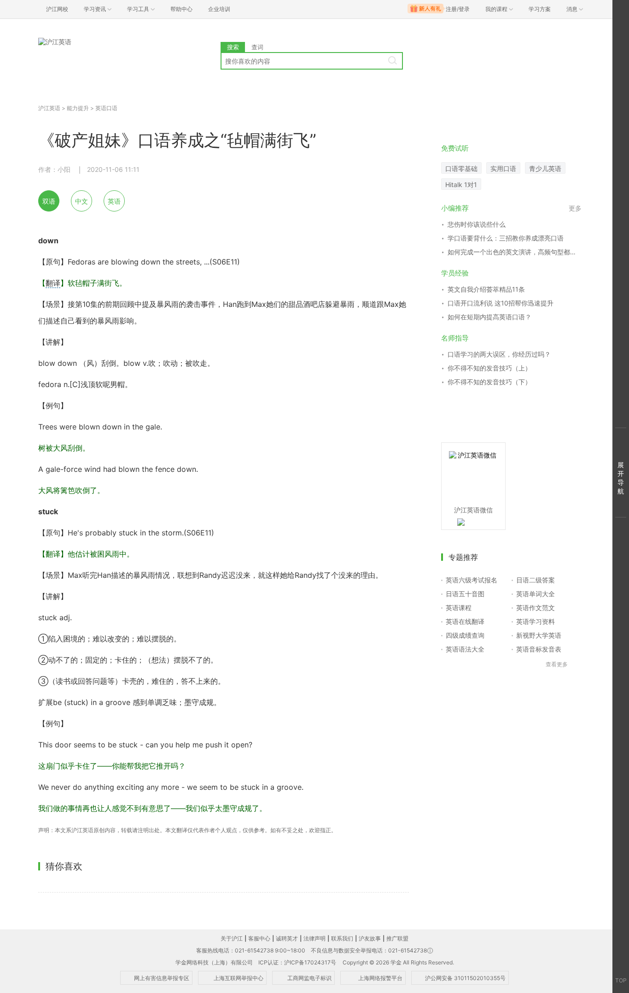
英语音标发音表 (538, 649)
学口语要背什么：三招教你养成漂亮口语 (506, 238)
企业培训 (219, 9)
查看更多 (557, 664)
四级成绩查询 (465, 635)
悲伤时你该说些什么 (477, 224)
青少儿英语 (545, 168)
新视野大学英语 (538, 635)
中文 (81, 201)
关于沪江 (232, 938)
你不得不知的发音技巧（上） (489, 368)
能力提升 (78, 108)
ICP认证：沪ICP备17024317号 (297, 962)
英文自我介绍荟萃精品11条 (486, 289)
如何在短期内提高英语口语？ (489, 317)
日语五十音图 (465, 594)
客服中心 (259, 938)
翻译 (53, 283)
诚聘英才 (287, 938)
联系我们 (342, 938)
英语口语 (106, 108)
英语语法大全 (465, 649)
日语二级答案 (535, 580)
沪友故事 (370, 938)
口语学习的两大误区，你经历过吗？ (499, 354)
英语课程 (459, 607)
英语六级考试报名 (471, 580)
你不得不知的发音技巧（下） (489, 382)
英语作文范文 (535, 607)
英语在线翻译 (465, 621)
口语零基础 (461, 168)
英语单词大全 (535, 594)
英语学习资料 (535, 621)
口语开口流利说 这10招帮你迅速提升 (500, 303)
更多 (575, 208)
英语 (114, 201)
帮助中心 (181, 9)
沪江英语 (49, 108)
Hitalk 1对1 (461, 184)
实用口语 (503, 168)
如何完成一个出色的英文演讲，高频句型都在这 (515, 252)
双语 (48, 201)
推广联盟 (397, 938)
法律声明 (314, 938)
